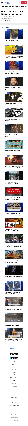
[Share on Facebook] (5, 20)
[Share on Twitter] (7, 20)
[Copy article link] (9, 20)
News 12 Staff (4, 16)
